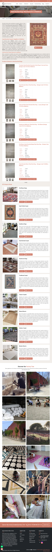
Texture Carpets (23, 294)
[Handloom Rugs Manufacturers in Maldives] (10, 230)
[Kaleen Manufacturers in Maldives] (38, 408)
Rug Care (31, 3)
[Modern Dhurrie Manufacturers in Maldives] (10, 352)
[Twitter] (47, 1)
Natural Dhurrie (22, 311)
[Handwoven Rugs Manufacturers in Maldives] (10, 265)
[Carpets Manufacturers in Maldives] (38, 433)
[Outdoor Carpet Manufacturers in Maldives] (10, 335)
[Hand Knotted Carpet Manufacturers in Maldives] (10, 247)
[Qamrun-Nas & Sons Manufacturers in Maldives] (38, 384)
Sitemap (21, 541)
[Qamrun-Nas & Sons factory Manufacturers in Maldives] (14, 433)
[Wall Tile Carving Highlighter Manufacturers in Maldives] (14, 458)
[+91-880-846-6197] (2, 544)
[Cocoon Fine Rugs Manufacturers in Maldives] (14, 384)
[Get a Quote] (2, 549)
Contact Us (47, 3)
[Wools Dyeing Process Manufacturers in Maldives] (38, 482)
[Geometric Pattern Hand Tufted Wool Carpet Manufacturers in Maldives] (14, 482)
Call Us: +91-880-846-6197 (33, 524)
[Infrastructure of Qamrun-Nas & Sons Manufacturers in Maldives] (38, 507)
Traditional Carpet (23, 275)
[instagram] (42, 542)
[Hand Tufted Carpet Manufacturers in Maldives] (10, 213)
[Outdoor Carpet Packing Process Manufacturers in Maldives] (14, 408)
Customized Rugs (38, 3)
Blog (20, 536)
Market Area (22, 539)
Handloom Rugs (23, 224)
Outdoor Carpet (22, 328)
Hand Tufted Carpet (23, 206)
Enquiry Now (46, 524)
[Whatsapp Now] (2, 546)
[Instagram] (49, 1)
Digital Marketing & (46, 549)
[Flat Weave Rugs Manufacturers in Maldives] (10, 195)
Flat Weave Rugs (23, 188)
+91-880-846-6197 (44, 540)
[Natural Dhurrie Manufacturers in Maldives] (10, 318)
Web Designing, (40, 549)
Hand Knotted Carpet (24, 240)
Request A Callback (32, 80)
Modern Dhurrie (22, 346)
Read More (22, 201)
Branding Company (46, 550)
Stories (20, 3)
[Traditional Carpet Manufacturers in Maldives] (10, 283)
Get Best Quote (23, 80)
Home (17, 3)
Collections (26, 3)
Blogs (43, 3)
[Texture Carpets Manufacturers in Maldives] (10, 301)
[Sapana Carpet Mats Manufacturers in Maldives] (38, 458)
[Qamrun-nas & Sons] (6, 4)
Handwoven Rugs (23, 258)
